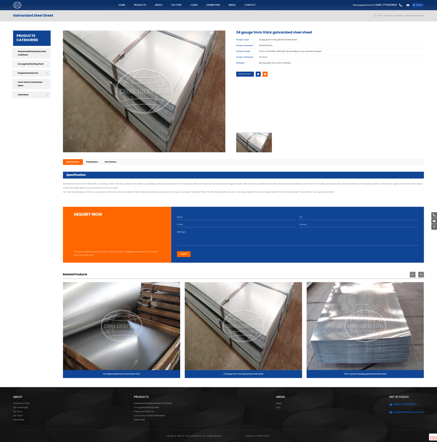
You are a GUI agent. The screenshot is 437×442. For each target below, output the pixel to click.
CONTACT (250, 5)
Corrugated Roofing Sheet (30, 64)
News (279, 403)
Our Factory (110, 162)
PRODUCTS (140, 5)
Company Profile (21, 403)
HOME (122, 5)
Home (379, 15)
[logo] (17, 5)
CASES (194, 5)
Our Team (18, 415)
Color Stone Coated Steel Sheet (30, 84)
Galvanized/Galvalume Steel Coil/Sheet (32, 53)
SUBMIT (183, 254)
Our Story (17, 411)
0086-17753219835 (386, 5)
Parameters (92, 162)
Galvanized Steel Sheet (414, 15)
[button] (412, 274)
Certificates (18, 420)
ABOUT (159, 5)
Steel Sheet (399, 15)
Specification (72, 162)
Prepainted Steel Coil (28, 73)
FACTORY (176, 5)
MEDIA (232, 5)
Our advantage (20, 407)
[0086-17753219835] (434, 215)
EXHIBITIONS (213, 5)
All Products (388, 15)
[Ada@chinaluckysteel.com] (434, 221)
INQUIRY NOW (244, 74)
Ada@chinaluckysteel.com (409, 412)
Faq (278, 407)
